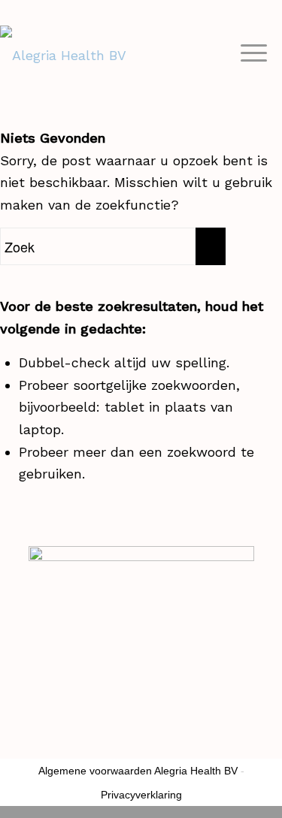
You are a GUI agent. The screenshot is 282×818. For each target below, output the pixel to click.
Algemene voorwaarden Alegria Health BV (138, 771)
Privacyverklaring (141, 795)
